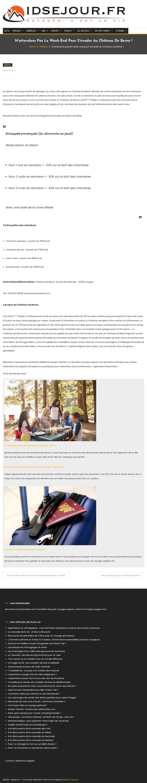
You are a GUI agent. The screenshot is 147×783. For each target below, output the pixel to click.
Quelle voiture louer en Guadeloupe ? (28, 724)
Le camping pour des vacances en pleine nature (30, 445)
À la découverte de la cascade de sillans (29, 732)
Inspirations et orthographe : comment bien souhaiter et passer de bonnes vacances (54, 627)
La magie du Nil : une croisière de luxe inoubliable (33, 662)
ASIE (44, 30)
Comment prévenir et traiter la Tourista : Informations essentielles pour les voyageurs (54, 639)
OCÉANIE (120, 30)
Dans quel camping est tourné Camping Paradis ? (34, 713)
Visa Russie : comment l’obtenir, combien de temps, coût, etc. (41, 716)
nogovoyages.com (96, 609)
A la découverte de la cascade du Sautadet (31, 736)
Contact (9, 760)
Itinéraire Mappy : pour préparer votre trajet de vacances (38, 720)
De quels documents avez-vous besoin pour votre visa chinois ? (42, 685)
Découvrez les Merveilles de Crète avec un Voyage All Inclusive (41, 635)
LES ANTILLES (83, 30)
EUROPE (55, 30)
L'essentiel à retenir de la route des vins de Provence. (36, 678)
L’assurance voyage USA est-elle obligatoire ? (32, 674)
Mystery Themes (70, 779)
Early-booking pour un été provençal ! (120, 575)
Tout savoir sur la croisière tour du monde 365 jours (35, 658)
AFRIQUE (17, 30)
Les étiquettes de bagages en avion (27, 647)
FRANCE (68, 30)
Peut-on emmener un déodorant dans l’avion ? (33, 747)
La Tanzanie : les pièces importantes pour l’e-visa (34, 655)
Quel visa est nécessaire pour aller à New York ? (33, 689)
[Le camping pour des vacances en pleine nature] (50, 410)
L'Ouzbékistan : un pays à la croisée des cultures (33, 670)
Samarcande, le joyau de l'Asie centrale (29, 666)
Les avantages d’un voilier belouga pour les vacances (36, 651)
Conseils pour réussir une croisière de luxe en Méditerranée (39, 682)
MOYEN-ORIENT (102, 30)
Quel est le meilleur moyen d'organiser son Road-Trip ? (37, 643)
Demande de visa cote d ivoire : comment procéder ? (36, 701)
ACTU (7, 30)
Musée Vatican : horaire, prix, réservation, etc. (32, 709)
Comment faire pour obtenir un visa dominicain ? (34, 693)
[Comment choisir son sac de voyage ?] (50, 515)
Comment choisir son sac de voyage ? (25, 549)
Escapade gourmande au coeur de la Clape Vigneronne (34, 466)
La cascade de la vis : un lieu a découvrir (29, 631)
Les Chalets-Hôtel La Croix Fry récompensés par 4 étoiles (36, 575)
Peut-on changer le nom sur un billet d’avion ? (32, 743)
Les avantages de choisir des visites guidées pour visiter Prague (42, 697)
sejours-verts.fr (75, 609)
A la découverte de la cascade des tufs (29, 728)
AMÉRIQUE (31, 30)
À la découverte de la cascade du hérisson (31, 740)
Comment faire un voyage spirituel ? (27, 705)
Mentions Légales (25, 760)
